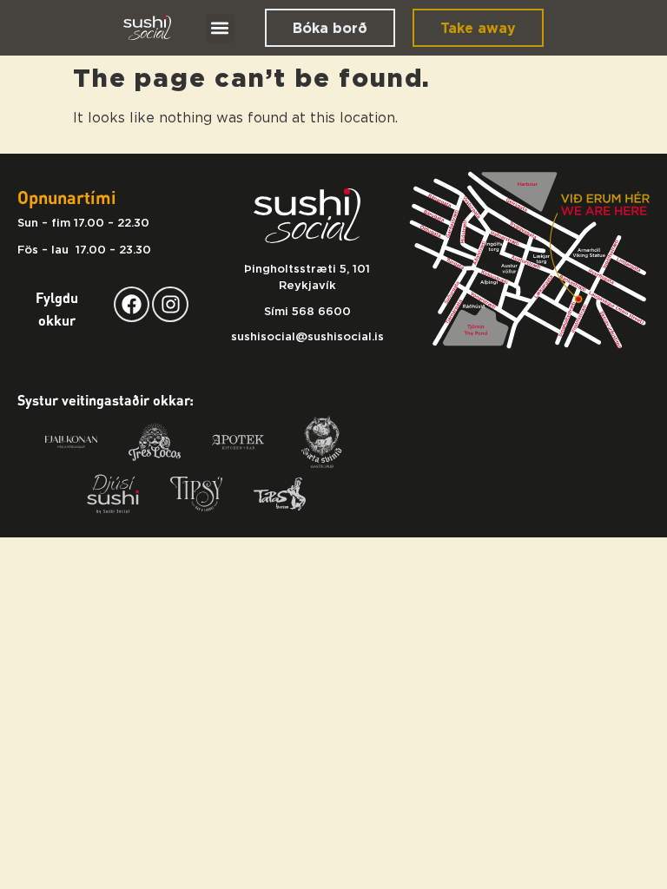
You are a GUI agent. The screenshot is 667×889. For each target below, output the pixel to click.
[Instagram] (170, 304)
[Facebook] (131, 304)
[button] (220, 28)
